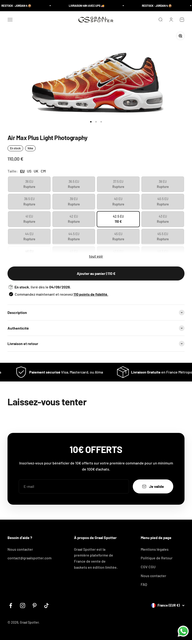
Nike (30, 148)
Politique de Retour (157, 558)
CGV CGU (148, 566)
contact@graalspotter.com (29, 558)
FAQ (144, 584)
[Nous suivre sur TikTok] (46, 605)
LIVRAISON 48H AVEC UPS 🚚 (82, 5)
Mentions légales (155, 549)
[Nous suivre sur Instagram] (22, 605)
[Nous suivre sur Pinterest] (34, 605)
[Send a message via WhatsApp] (183, 631)
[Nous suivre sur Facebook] (10, 605)
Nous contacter (20, 549)
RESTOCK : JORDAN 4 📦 (153, 5)
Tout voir (96, 256)
